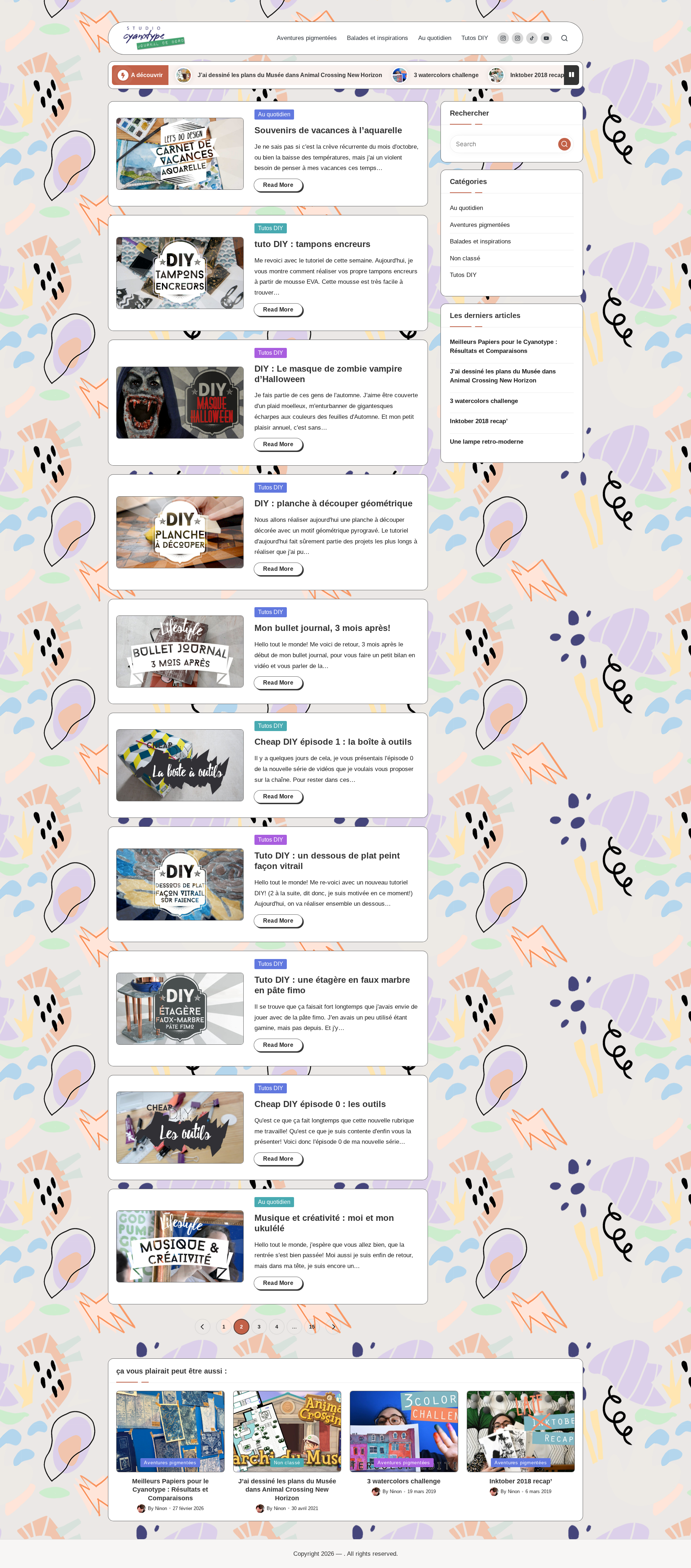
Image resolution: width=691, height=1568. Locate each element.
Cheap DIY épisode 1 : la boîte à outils (333, 742)
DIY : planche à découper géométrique (333, 503)
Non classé (465, 258)
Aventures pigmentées (480, 224)
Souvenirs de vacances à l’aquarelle (328, 130)
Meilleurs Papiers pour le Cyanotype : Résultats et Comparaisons (503, 347)
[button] (203, 1327)
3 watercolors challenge (376, 75)
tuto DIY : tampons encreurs (312, 244)
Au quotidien (274, 114)
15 (312, 1327)
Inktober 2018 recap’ (468, 75)
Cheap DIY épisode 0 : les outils (320, 1104)
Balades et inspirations (480, 241)
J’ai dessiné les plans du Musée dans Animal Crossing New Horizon (220, 75)
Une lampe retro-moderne (563, 75)
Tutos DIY (270, 228)
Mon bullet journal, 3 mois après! (322, 628)
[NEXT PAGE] (333, 1327)
